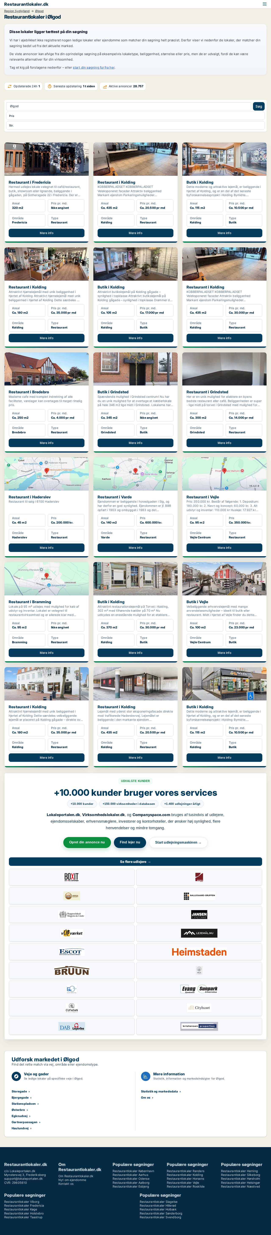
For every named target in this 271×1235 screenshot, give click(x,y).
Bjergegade (20, 1097)
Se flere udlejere (135, 861)
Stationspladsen (24, 1103)
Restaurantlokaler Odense (131, 1178)
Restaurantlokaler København (133, 1171)
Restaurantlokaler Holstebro (24, 1213)
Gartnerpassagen (24, 1122)
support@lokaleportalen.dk (23, 1178)
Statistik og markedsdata (159, 1091)
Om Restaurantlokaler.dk (76, 1176)
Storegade (19, 1091)
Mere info (46, 233)
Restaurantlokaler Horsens (185, 1178)
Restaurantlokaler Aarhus (130, 1175)
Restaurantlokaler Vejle (183, 1182)
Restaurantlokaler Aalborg (131, 1182)
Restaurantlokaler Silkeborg (240, 1175)
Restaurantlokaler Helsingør (240, 1182)
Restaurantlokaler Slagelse (158, 1201)
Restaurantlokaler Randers (185, 1171)
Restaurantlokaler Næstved (240, 1186)
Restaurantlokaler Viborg (21, 1201)
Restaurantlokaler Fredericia (24, 1205)
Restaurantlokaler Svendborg (160, 1217)
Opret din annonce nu (87, 842)
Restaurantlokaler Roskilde (186, 1186)
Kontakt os (65, 1183)
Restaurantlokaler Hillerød (158, 1205)
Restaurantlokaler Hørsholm (240, 1178)
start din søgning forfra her (94, 67)
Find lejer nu (130, 842)
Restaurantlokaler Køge (20, 1209)
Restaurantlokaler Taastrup (23, 1217)
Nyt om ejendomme (72, 1180)
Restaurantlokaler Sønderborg (161, 1213)
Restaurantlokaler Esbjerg (131, 1186)
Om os (145, 1097)
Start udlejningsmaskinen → (178, 842)
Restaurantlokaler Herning (239, 1171)
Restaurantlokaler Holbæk (158, 1209)
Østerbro (18, 1110)
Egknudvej (20, 1116)
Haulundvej (20, 1128)
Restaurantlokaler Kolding (185, 1175)
